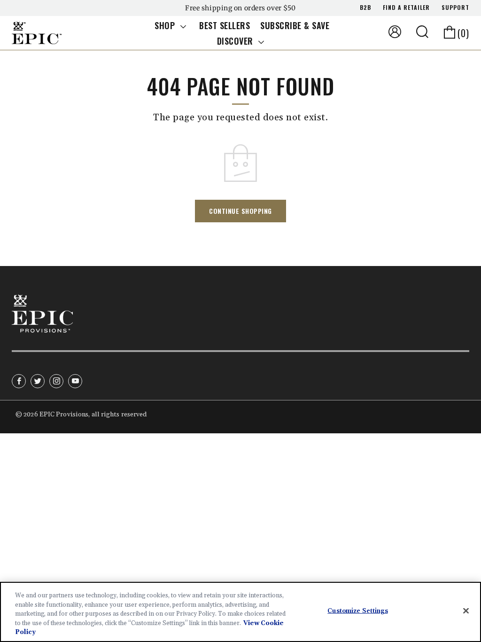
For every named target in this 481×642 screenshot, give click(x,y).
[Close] (466, 611)
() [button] (463, 33)
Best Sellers (224, 25)
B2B (365, 7)
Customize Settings (357, 611)
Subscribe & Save (294, 25)
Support (455, 7)
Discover (236, 41)
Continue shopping (240, 211)
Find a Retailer (406, 7)
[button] (422, 31)
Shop (166, 25)
